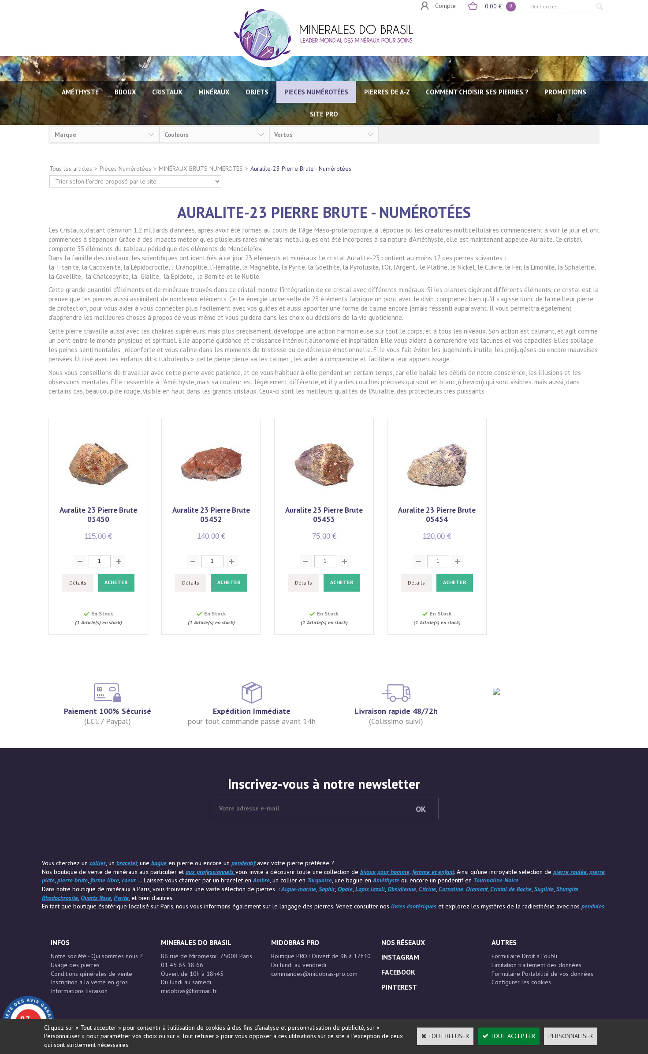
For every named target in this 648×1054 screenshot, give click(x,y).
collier (97, 863)
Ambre (261, 880)
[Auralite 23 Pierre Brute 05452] (211, 501)
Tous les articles (70, 169)
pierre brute (72, 880)
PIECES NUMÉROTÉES (316, 92)
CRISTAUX (167, 92)
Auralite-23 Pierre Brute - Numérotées (300, 169)
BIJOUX (125, 92)
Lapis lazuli (370, 889)
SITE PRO (324, 114)
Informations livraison (79, 991)
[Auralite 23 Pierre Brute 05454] (437, 501)
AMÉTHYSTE (80, 92)
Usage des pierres (75, 965)
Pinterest (399, 987)
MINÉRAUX (214, 92)
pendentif (244, 863)
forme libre (104, 880)
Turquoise (319, 880)
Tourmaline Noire (495, 880)
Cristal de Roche (511, 889)
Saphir (327, 889)
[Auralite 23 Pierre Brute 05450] (98, 501)
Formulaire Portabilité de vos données (542, 974)
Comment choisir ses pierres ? (477, 92)
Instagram (400, 957)
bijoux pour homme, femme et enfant (407, 872)
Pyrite (121, 898)
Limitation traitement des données (536, 965)
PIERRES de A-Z (387, 92)
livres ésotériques (414, 906)
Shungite (567, 889)
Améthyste (387, 880)
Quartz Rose (96, 898)
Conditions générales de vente (91, 974)
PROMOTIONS (565, 92)
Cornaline (451, 889)
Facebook (398, 972)
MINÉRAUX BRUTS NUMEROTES (201, 169)
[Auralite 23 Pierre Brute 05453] (324, 501)
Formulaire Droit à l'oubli (524, 956)
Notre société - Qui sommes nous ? (97, 956)
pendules (592, 906)
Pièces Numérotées (125, 169)
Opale (345, 889)
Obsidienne (401, 889)
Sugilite (544, 889)
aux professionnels (210, 872)
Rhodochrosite (60, 898)
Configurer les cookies (521, 982)
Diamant (477, 889)
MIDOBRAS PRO (295, 942)
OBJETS (257, 92)
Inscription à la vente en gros (89, 982)
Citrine (427, 889)
